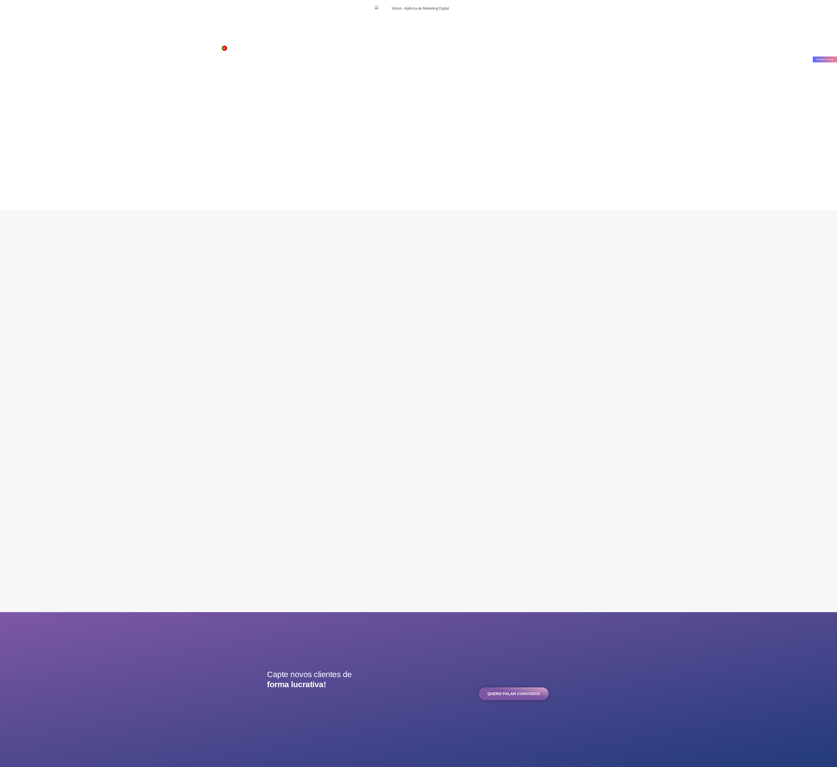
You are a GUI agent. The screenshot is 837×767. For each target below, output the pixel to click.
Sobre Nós (27, 48)
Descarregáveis (164, 48)
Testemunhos (83, 48)
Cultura (140, 48)
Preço (104, 48)
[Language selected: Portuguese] (251, 48)
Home (8, 48)
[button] (825, 59)
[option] (249, 48)
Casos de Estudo (54, 48)
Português (236, 48)
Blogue (187, 48)
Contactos (207, 48)
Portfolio (122, 48)
